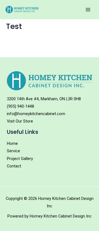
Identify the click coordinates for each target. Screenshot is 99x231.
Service (13, 150)
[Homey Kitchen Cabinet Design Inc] (22, 9)
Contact (14, 166)
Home (12, 143)
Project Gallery (20, 158)
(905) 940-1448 (20, 106)
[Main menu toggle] (88, 9)
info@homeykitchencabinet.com (36, 113)
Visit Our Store (20, 121)
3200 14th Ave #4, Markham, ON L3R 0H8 (44, 98)
